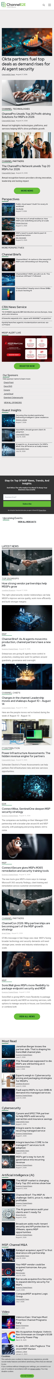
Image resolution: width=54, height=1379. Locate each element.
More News (27, 191)
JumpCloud (8, 394)
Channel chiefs (11, 692)
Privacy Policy (42, 510)
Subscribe (27, 504)
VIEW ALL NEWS (27, 1016)
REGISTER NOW (27, 366)
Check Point (9, 382)
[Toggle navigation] (49, 4)
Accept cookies (27, 1376)
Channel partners (13, 161)
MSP (4, 634)
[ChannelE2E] (13, 5)
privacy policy (35, 1369)
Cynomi (7, 390)
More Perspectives (13, 247)
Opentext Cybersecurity (13, 398)
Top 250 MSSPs (10, 578)
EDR (4, 804)
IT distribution (11, 748)
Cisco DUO (8, 386)
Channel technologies (16, 109)
